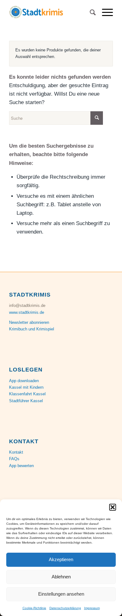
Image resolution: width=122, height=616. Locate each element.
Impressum (92, 608)
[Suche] (90, 12)
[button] (112, 507)
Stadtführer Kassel (26, 400)
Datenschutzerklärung (65, 608)
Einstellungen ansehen (61, 594)
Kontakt (16, 452)
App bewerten (21, 465)
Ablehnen (61, 576)
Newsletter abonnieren (29, 322)
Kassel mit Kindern (26, 387)
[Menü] (104, 12)
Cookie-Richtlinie (34, 608)
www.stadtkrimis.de (26, 312)
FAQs (14, 458)
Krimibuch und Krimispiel (31, 329)
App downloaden (24, 380)
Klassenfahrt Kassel (27, 394)
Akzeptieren (61, 559)
